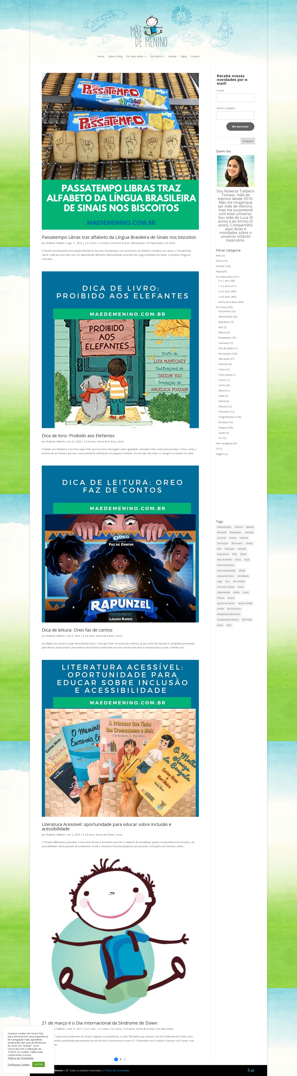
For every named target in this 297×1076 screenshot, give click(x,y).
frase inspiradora (225, 565)
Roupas (222, 427)
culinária (244, 537)
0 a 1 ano (90, 1028)
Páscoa (222, 406)
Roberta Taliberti (55, 243)
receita (220, 608)
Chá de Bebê (225, 348)
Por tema (155, 56)
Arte (220, 327)
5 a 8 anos (104, 243)
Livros (120, 441)
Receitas (223, 422)
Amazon (239, 527)
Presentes (224, 411)
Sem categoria (224, 443)
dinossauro (237, 543)
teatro (220, 625)
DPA (219, 548)
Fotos (219, 260)
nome (246, 592)
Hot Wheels (243, 576)
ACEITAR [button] (38, 1064)
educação (229, 548)
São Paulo (247, 619)
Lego (219, 581)
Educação (223, 358)
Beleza (222, 332)
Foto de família (224, 559)
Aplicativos (224, 322)
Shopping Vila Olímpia (228, 619)
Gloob (242, 570)
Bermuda (221, 532)
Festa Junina (225, 374)
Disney (249, 543)
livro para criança (225, 586)
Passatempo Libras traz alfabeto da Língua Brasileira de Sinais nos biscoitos (119, 237)
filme (234, 554)
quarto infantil (245, 603)
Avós (218, 255)
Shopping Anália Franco (228, 614)
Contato (195, 56)
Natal (221, 395)
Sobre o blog (115, 56)
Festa (221, 369)
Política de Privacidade (116, 1070)
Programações (226, 417)
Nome (222, 401)
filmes (243, 554)
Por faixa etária (134, 56)
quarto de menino (226, 603)
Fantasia (242, 548)
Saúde (221, 432)
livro (228, 581)
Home (100, 56)
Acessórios (224, 311)
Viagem (220, 454)
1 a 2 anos (103, 1028)
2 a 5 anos (91, 243)
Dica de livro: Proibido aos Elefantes (78, 435)
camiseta (249, 532)
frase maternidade (226, 570)
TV (219, 438)
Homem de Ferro (225, 576)
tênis (229, 625)
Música (222, 390)
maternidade (223, 592)
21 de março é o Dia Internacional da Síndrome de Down (99, 1023)
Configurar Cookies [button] (19, 1064)
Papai (183, 56)
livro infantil (239, 581)
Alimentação (138, 243)
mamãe (172, 56)
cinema (232, 537)
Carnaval (223, 343)
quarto (231, 597)
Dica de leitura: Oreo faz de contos (77, 630)
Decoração (224, 353)
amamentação (224, 527)
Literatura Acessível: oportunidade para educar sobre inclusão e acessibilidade (106, 826)
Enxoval (222, 364)
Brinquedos (224, 337)
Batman (250, 527)
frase (246, 559)
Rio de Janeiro (234, 608)
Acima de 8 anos (120, 243)
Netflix (236, 592)
